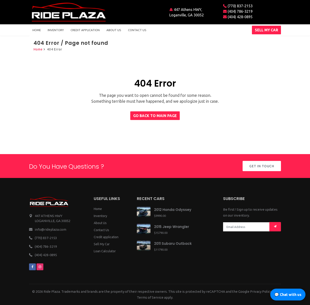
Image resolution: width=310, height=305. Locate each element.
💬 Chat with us (287, 294)
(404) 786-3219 (240, 11)
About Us (100, 223)
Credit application (106, 237)
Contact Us (101, 230)
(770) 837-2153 (240, 6)
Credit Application (85, 30)
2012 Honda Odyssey (172, 209)
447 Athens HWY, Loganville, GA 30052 (186, 12)
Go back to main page (155, 116)
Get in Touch (261, 166)
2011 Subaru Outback (173, 243)
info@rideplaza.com (50, 229)
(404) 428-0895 (240, 17)
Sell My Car (102, 244)
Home (36, 30)
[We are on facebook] (32, 266)
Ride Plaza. (52, 291)
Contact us (137, 30)
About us (113, 30)
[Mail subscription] (275, 226)
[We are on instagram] (40, 266)
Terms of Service (150, 297)
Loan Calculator (105, 251)
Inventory (56, 30)
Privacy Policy (260, 291)
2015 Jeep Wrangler (171, 226)
